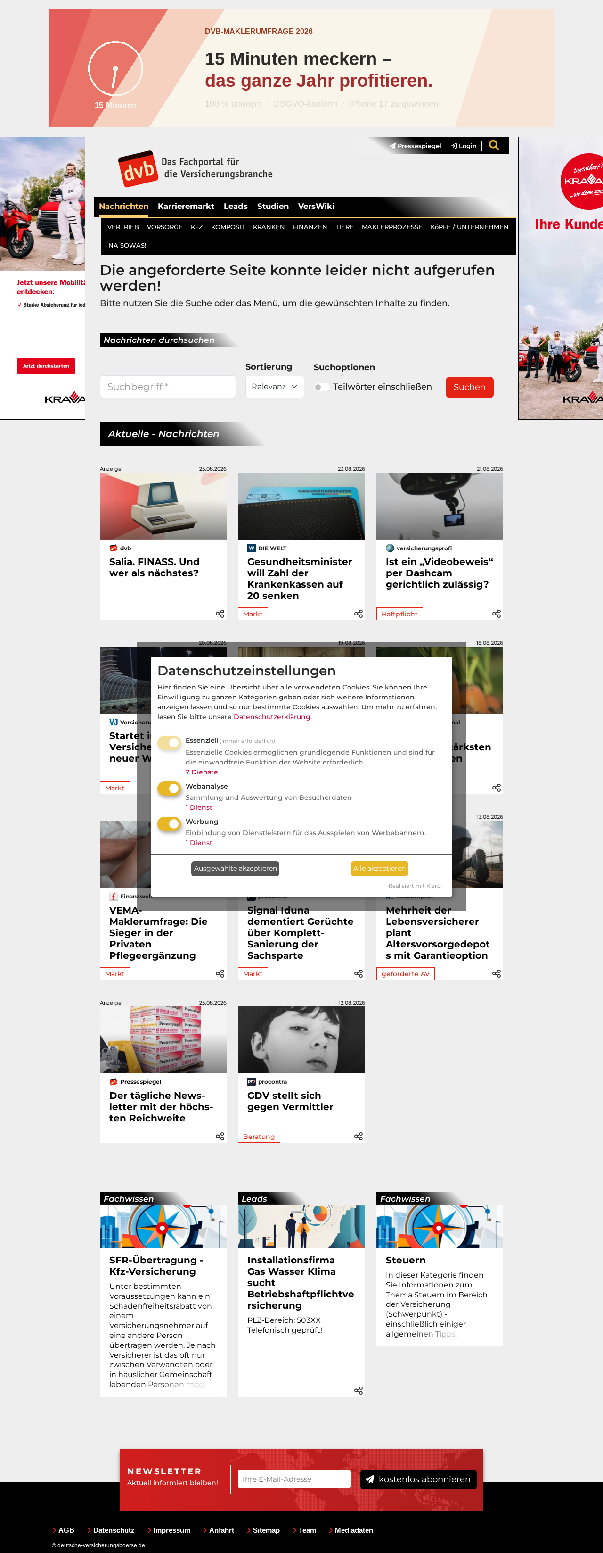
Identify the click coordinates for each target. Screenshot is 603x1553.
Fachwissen (129, 1199)
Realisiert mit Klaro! (415, 885)
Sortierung (269, 367)
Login (467, 145)
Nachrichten (123, 206)
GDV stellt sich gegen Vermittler (290, 1101)
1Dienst (199, 807)
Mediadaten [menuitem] (354, 1530)
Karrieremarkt (186, 206)
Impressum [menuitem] (172, 1530)
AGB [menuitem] (66, 1530)
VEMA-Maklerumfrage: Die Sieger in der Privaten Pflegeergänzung (158, 933)
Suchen (470, 387)
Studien (273, 206)
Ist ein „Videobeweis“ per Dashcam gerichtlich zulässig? (439, 573)
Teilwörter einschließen (382, 387)
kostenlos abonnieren (423, 1479)
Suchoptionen (344, 367)
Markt (253, 614)
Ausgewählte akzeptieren (235, 868)
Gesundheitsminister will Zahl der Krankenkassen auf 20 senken (299, 578)
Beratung (259, 1136)
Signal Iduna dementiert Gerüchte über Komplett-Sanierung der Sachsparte (300, 933)
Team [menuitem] (307, 1530)
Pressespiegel (418, 145)
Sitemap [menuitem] (266, 1530)
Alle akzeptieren (379, 868)
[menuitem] (410, 146)
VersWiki (316, 206)
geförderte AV (406, 974)
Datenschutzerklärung (272, 717)
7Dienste (202, 772)
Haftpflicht (400, 614)
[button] (220, 612)
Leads (236, 206)
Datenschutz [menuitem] (114, 1530)
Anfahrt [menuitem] (221, 1530)
